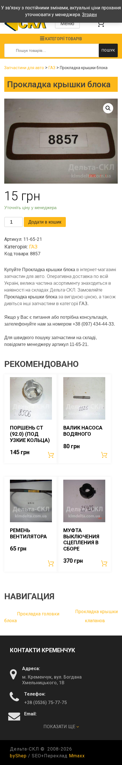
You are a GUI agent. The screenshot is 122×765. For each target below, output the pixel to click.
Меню (67, 23)
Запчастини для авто (24, 67)
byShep (18, 755)
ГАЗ (52, 67)
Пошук (108, 50)
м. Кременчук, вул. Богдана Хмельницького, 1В (52, 679)
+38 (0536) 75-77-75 (45, 702)
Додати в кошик (44, 222)
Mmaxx (77, 755)
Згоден (89, 14)
